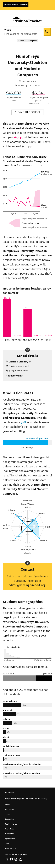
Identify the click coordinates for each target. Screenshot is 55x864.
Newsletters (9, 833)
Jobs (7, 843)
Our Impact (9, 809)
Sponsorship (10, 838)
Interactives (9, 818)
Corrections (9, 828)
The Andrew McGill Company (36, 798)
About (7, 804)
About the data (14, 375)
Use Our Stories (11, 823)
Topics (7, 813)
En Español (9, 792)
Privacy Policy (10, 848)
